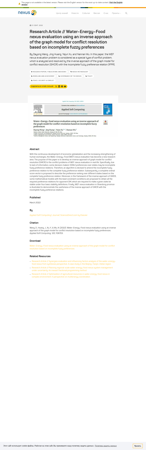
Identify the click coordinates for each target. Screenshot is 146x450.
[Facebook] (62, 86)
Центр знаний (62, 13)
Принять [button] (137, 446)
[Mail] (65, 86)
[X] (56, 86)
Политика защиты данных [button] (106, 446)
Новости (75, 13)
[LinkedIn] (59, 86)
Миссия (97, 13)
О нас (106, 13)
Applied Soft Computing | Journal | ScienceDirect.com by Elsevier (58, 215)
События (86, 13)
